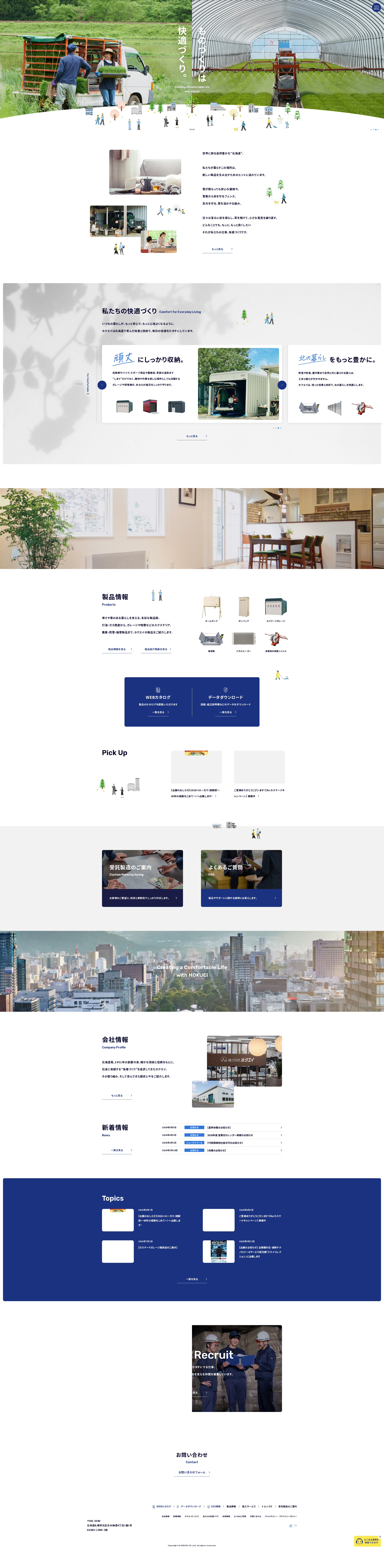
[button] (102, 385)
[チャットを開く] (367, 1541)
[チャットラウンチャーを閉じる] (380, 1537)
